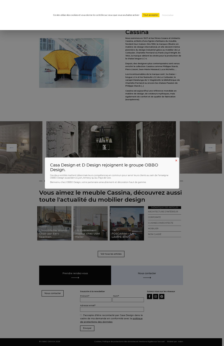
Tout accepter (150, 15)
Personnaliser (168, 15)
